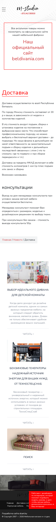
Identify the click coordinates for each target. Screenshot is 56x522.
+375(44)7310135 (28, 13)
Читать (27, 334)
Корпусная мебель (15, 506)
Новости (18, 239)
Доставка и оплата (25, 503)
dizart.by (23, 513)
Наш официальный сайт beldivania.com (28, 50)
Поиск (28, 457)
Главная (6, 239)
